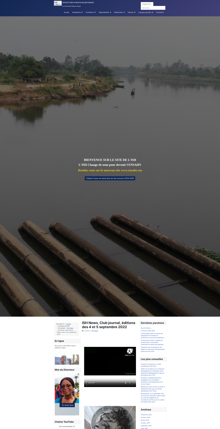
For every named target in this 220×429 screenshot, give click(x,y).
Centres (130, 12)
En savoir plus (67, 405)
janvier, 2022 (145, 420)
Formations (90, 12)
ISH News (95, 331)
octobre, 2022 (145, 417)
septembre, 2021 (146, 426)
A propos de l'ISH (145, 12)
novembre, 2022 (146, 415)
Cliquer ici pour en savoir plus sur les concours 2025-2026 (110, 178)
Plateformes (118, 12)
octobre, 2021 (145, 423)
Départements (104, 12)
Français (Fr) (146, 4)
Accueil (66, 12)
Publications (76, 12)
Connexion (160, 12)
